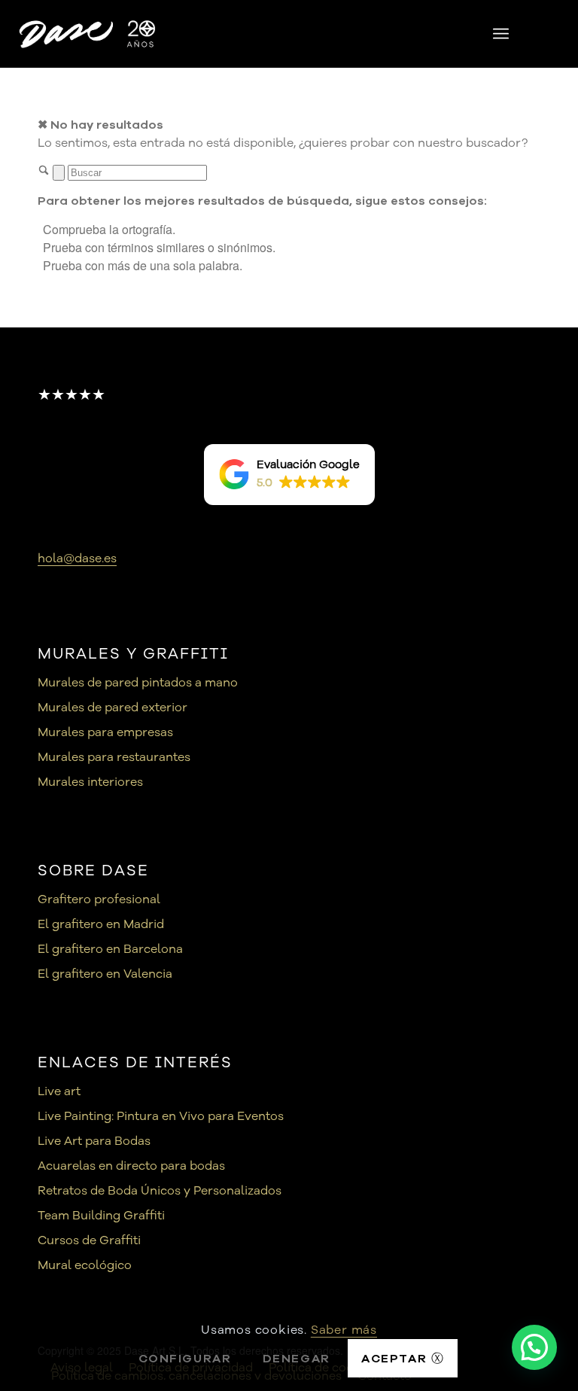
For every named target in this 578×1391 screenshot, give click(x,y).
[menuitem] (501, 34)
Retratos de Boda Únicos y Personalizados (159, 1191)
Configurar (185, 1358)
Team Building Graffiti (101, 1215)
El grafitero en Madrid (101, 924)
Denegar (296, 1358)
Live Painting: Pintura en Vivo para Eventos (161, 1116)
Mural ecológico (85, 1265)
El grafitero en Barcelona (110, 949)
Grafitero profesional (99, 899)
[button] (289, 474)
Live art (59, 1091)
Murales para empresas (105, 732)
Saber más (344, 1330)
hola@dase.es (77, 558)
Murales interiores (90, 782)
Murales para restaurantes (114, 757)
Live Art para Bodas (94, 1141)
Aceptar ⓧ (402, 1358)
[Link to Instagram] (551, 34)
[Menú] (501, 34)
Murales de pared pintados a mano (138, 682)
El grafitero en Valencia (105, 974)
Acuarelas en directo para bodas (131, 1166)
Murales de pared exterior (112, 707)
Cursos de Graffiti (89, 1240)
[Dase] (89, 34)
